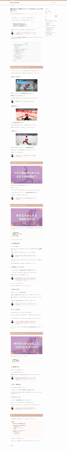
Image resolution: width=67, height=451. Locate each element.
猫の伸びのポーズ (48, 23)
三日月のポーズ (48, 24)
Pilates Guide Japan (14, 2)
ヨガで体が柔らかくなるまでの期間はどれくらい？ (21, 49)
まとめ (15, 60)
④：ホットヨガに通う (18, 54)
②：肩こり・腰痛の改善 (49, 34)
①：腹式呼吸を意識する (18, 51)
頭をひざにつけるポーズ (49, 22)
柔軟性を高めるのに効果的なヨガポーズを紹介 (20, 44)
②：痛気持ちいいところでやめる (19, 52)
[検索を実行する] (56, 16)
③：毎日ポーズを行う (18, 53)
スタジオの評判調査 (48, 11)
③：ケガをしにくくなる (49, 35)
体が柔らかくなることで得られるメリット (51, 32)
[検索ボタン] (56, 2)
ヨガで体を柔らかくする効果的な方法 (19, 50)
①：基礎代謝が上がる (48, 33)
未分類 (11, 11)
